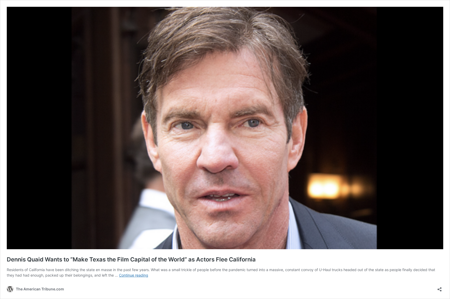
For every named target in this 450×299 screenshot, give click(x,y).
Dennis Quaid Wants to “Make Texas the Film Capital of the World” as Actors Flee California (131, 259)
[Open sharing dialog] (439, 288)
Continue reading (133, 275)
